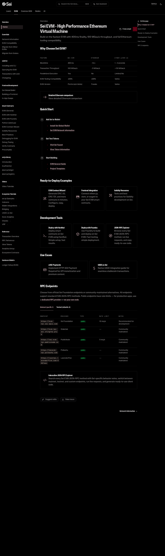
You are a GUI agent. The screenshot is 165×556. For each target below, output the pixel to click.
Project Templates (57, 169)
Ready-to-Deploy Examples (147, 33)
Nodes (37, 11)
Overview (44, 21)
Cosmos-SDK (26, 11)
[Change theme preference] (161, 4)
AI (44, 11)
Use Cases (141, 41)
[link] (88, 97)
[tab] (46, 307)
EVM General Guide (58, 164)
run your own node (71, 300)
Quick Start (142, 29)
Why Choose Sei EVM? (146, 25)
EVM (16, 11)
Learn (8, 11)
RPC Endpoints (143, 45)
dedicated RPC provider (51, 300)
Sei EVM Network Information (62, 131)
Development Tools (144, 37)
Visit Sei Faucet (56, 145)
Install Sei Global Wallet (60, 126)
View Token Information (60, 150)
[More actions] (135, 29)
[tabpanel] (88, 342)
